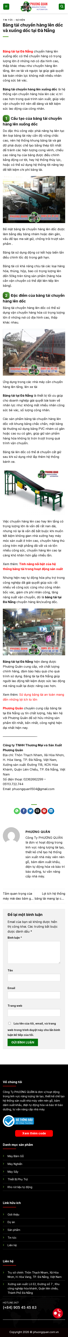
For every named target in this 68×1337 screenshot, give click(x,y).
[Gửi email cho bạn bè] (37, 811)
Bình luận (15, 937)
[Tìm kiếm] (62, 7)
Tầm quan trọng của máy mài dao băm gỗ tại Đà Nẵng (18, 896)
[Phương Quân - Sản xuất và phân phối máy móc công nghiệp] (34, 6)
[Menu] (6, 7)
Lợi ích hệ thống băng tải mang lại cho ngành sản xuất (50, 896)
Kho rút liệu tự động (20, 1187)
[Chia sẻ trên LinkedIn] (51, 811)
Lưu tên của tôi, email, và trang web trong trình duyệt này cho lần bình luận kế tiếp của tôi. (34, 1029)
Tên (10, 970)
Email (11, 988)
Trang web (15, 1005)
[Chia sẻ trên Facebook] (24, 811)
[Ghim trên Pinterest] (44, 811)
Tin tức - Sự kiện (14, 20)
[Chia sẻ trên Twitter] (30, 811)
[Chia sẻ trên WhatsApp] (17, 811)
